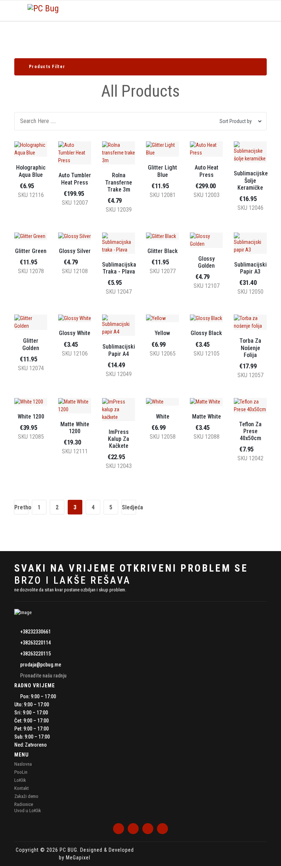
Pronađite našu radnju (43, 676)
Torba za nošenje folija (250, 347)
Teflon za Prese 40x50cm (250, 431)
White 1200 (31, 416)
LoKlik (20, 780)
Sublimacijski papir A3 (250, 268)
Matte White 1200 (74, 428)
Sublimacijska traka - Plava (119, 268)
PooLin (20, 772)
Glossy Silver (75, 251)
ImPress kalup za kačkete (118, 438)
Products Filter (48, 66)
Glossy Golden (206, 262)
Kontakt (21, 788)
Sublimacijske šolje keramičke (251, 180)
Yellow (162, 333)
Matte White (206, 416)
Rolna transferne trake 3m (118, 182)
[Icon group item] (118, 828)
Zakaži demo (26, 796)
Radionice (23, 804)
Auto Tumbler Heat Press (75, 179)
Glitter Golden (30, 344)
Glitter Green (30, 251)
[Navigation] (17, 10)
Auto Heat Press (206, 171)
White (162, 416)
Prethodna (21, 507)
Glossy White (74, 333)
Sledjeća (129, 507)
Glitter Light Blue (162, 171)
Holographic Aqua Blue (31, 171)
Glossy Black (206, 333)
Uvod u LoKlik (27, 810)
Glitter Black (162, 251)
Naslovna (23, 764)
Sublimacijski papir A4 (118, 350)
